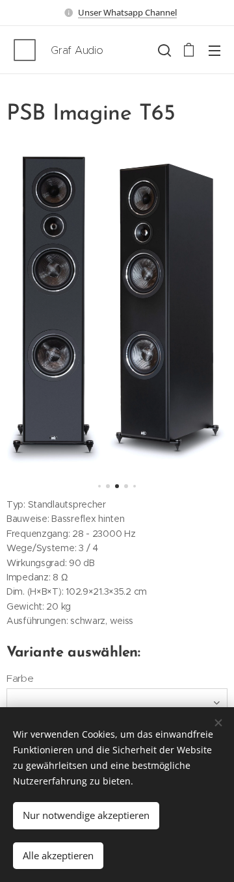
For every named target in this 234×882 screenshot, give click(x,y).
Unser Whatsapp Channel (127, 12)
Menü (215, 50)
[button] (163, 50)
